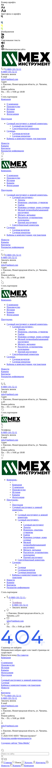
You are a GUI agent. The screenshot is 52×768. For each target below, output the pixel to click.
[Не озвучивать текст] (2, 47)
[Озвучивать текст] (3, 43)
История (11, 109)
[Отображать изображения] (2, 34)
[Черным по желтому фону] (2, 26)
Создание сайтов (15, 743)
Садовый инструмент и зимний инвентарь (27, 123)
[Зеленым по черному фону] (2, 29)
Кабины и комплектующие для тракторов (26, 138)
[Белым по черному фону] (2, 20)
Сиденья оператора (21, 136)
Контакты (5, 148)
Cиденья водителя (20, 133)
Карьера (10, 111)
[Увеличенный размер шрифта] (3, 11)
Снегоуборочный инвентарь (25, 128)
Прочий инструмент (27, 222)
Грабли (21, 205)
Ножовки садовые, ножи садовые (34, 207)
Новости (5, 143)
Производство (13, 106)
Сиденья (11, 131)
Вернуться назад (9, 655)
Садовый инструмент (22, 126)
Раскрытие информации (12, 151)
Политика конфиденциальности (16, 738)
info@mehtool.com (9, 79)
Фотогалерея (13, 114)
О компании (12, 104)
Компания (6, 99)
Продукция (6, 119)
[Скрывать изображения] (2, 38)
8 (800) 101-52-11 (13, 69)
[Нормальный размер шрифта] (3, 8)
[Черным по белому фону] (2, 17)
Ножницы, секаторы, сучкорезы (33, 202)
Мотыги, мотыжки (26, 215)
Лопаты (21, 200)
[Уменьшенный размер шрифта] (2, 5)
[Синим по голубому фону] (2, 23)
